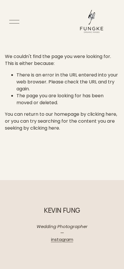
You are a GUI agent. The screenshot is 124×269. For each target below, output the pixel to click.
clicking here (101, 114)
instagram (62, 239)
